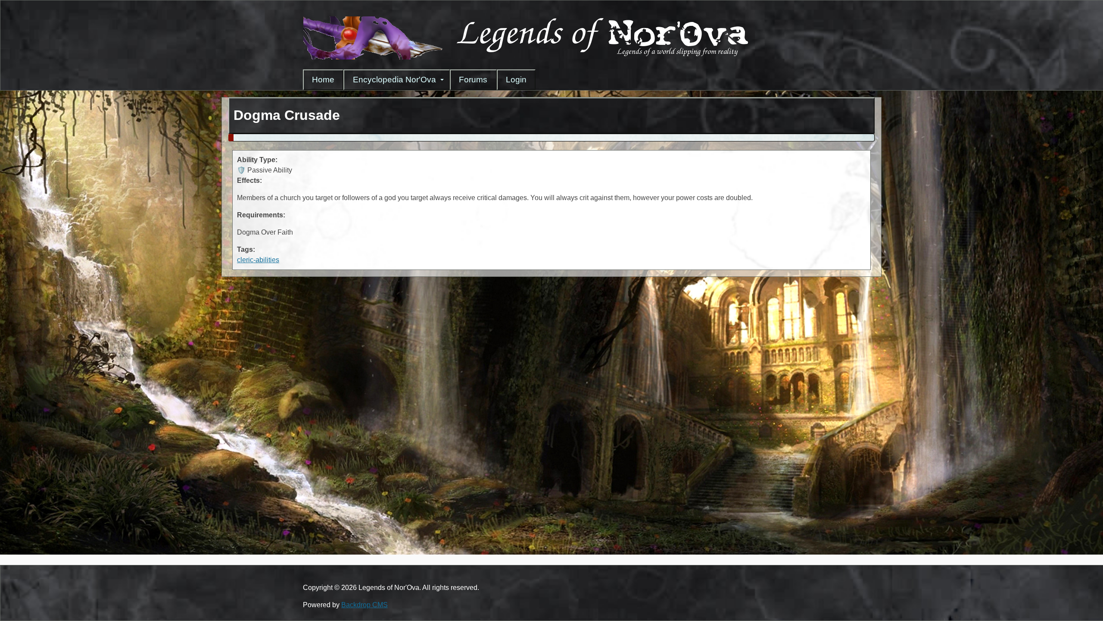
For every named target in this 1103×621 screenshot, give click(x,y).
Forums (473, 79)
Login (516, 79)
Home (323, 79)
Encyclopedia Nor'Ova (394, 79)
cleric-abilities (258, 259)
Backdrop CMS (364, 604)
